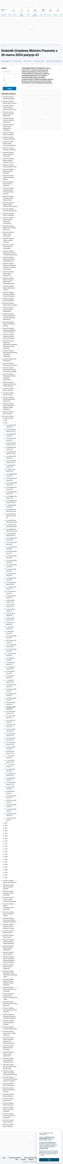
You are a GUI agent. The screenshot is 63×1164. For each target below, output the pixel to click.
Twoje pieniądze (34, 14)
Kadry (10, 14)
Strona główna (4, 45)
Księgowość (4, 14)
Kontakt (23, 1159)
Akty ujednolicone (6, 61)
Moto (41, 14)
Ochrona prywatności (15, 1157)
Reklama (31, 1159)
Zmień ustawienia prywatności (32, 1157)
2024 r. (42, 45)
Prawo (28, 14)
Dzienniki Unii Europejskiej (53, 61)
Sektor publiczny (21, 14)
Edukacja (55, 14)
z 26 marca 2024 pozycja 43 (52, 45)
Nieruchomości (47, 14)
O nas (4, 1157)
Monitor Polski (27, 61)
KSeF (60, 14)
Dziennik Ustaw (17, 61)
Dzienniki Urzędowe (14, 45)
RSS (17, 1159)
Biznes (15, 14)
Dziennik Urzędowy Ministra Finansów (30, 45)
